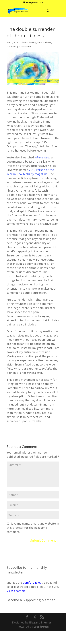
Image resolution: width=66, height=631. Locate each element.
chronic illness (44, 42)
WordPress (41, 626)
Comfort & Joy (32, 582)
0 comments (25, 46)
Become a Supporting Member (31, 600)
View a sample (16, 591)
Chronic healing (28, 42)
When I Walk (42, 157)
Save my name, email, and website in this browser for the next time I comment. (33, 528)
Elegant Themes (40, 622)
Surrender (11, 46)
